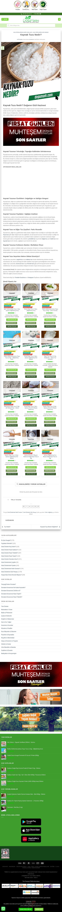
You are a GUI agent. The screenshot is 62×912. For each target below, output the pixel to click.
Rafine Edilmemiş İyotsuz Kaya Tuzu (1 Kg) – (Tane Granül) (50, 309)
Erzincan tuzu (20, 263)
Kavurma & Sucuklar (7, 625)
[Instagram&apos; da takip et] (35, 13)
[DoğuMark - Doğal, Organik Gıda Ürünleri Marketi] (31, 19)
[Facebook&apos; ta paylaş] (26, 506)
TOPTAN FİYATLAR (11, 326)
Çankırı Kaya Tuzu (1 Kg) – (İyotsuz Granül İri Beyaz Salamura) (50, 408)
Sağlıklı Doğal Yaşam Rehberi (31, 867)
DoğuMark (20, 39)
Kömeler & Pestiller (6, 628)
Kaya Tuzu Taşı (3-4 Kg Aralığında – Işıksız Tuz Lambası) (50, 358)
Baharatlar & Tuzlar (6, 609)
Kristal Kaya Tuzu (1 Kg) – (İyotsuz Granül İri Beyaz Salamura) (31, 408)
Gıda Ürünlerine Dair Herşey (41, 32)
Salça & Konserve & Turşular (9, 641)
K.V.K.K (57, 866)
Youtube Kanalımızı (20, 277)
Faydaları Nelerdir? (6, 543)
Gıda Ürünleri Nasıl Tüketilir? (9, 553)
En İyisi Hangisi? (6, 540)
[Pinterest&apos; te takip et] (40, 13)
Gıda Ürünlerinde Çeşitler (8, 562)
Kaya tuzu (6, 234)
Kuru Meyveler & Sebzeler (8, 631)
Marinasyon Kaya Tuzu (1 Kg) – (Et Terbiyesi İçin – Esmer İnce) (11, 408)
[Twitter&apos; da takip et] (37, 13)
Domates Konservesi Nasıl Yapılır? (11, 593)
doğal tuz (44, 239)
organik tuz (19, 259)
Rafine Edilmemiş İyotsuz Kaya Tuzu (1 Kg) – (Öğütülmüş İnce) (12, 358)
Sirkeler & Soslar (6, 644)
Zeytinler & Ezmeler (7, 650)
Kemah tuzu (30, 263)
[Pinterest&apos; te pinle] (35, 506)
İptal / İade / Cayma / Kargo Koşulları (38, 866)
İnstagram (31, 277)
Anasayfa (5, 866)
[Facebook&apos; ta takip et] (34, 13)
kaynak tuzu (6, 241)
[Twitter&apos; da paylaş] (29, 506)
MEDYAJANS (34, 897)
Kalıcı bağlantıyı (49, 512)
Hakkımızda (12, 866)
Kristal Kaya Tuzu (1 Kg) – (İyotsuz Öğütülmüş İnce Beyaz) (31, 358)
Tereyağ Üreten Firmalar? (8, 584)
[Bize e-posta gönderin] (38, 13)
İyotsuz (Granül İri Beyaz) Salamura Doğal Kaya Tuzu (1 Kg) (31, 456)
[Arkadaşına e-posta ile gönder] (32, 506)
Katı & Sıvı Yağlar (6, 622)
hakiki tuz (53, 239)
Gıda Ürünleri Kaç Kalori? (8, 546)
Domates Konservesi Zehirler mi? (10, 590)
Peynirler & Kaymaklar (7, 634)
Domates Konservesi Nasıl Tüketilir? (11, 597)
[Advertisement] (31, 181)
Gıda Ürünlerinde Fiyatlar (8, 565)
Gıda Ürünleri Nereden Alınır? (9, 559)
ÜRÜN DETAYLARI (11, 322)
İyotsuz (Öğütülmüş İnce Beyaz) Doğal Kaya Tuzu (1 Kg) (50, 456)
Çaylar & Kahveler (6, 616)
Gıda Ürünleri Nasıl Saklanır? (9, 549)
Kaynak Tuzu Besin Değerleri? (49, 527)
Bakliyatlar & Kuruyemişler (8, 653)
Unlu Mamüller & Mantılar (8, 647)
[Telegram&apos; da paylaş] (38, 506)
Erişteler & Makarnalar (7, 619)
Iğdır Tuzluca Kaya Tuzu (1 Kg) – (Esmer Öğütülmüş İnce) (12, 309)
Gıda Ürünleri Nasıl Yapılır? (9, 556)
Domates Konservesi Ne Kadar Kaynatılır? (13, 587)
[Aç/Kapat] (8, 500)
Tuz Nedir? (7, 527)
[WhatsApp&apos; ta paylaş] (23, 506)
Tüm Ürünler (4, 606)
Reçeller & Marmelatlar (7, 637)
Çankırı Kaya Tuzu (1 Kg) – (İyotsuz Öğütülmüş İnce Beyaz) (12, 456)
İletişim (52, 866)
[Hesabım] (59, 19)
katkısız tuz (29, 259)
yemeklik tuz (31, 239)
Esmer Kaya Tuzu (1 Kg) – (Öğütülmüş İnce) (31, 309)
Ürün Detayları (11, 319)
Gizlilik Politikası (21, 866)
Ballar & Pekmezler (6, 612)
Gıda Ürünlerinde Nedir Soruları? (22, 32)
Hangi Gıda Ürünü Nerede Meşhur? (11, 575)
